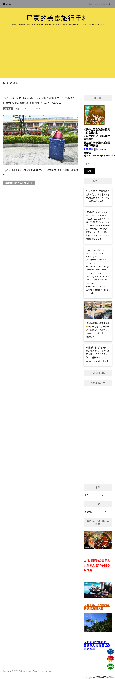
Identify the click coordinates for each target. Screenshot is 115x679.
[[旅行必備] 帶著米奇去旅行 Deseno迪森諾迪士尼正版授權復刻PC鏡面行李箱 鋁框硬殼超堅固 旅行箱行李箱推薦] (40, 139)
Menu (9, 4)
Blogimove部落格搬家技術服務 (100, 677)
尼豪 (17, 109)
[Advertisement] (57, 48)
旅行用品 (7, 109)
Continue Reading (23, 183)
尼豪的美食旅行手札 (57, 18)
